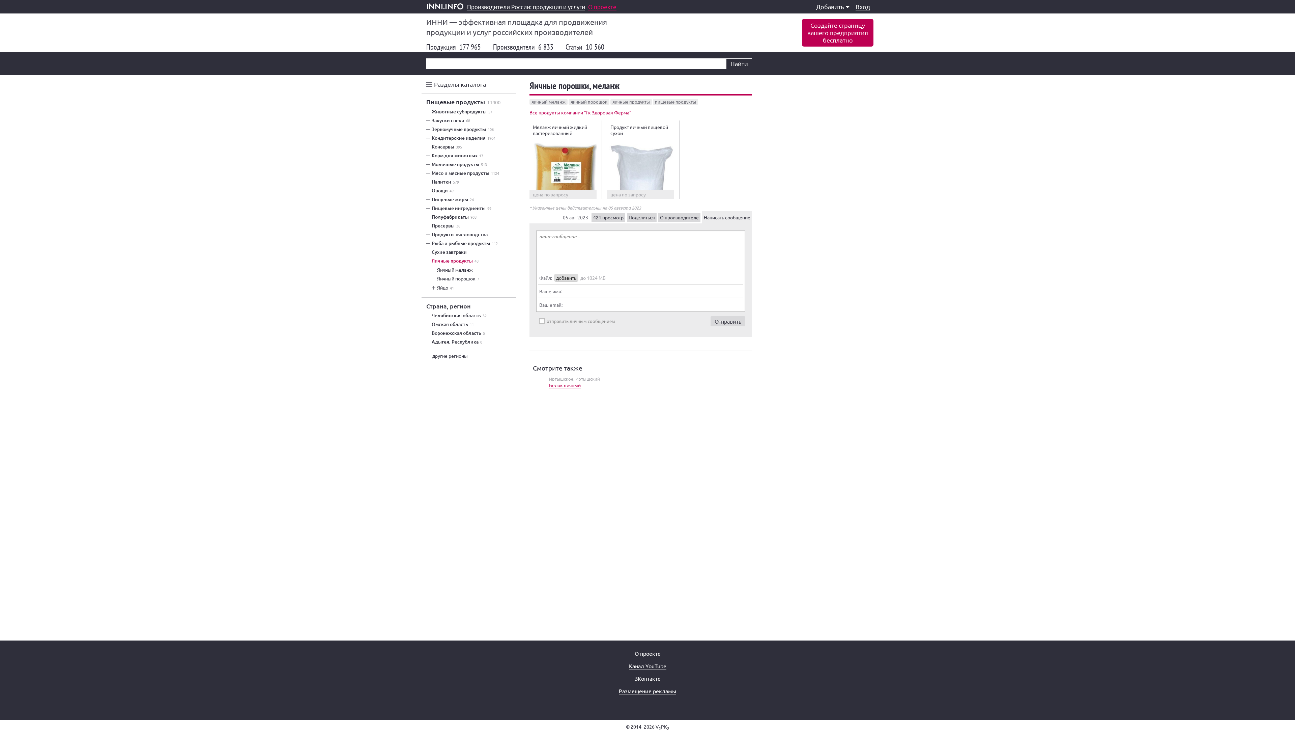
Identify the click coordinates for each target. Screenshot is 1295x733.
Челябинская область (459, 315)
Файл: (545, 278)
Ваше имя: (550, 291)
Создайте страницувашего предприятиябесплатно (837, 33)
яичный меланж (548, 102)
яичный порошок (589, 102)
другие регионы (450, 355)
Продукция (453, 47)
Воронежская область (458, 333)
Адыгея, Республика (457, 342)
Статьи (585, 47)
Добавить (830, 6)
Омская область (453, 324)
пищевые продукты (675, 102)
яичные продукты (631, 102)
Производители (523, 47)
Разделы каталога (460, 84)
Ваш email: (551, 305)
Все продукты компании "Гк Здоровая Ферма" (580, 112)
